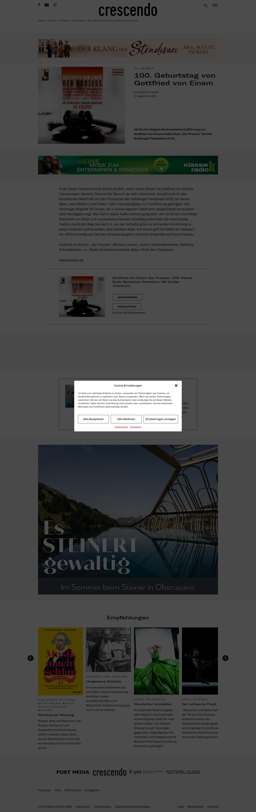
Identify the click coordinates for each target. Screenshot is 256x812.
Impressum (135, 426)
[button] (176, 385)
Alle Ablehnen (126, 419)
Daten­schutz (121, 426)
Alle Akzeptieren (93, 419)
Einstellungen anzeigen (161, 419)
